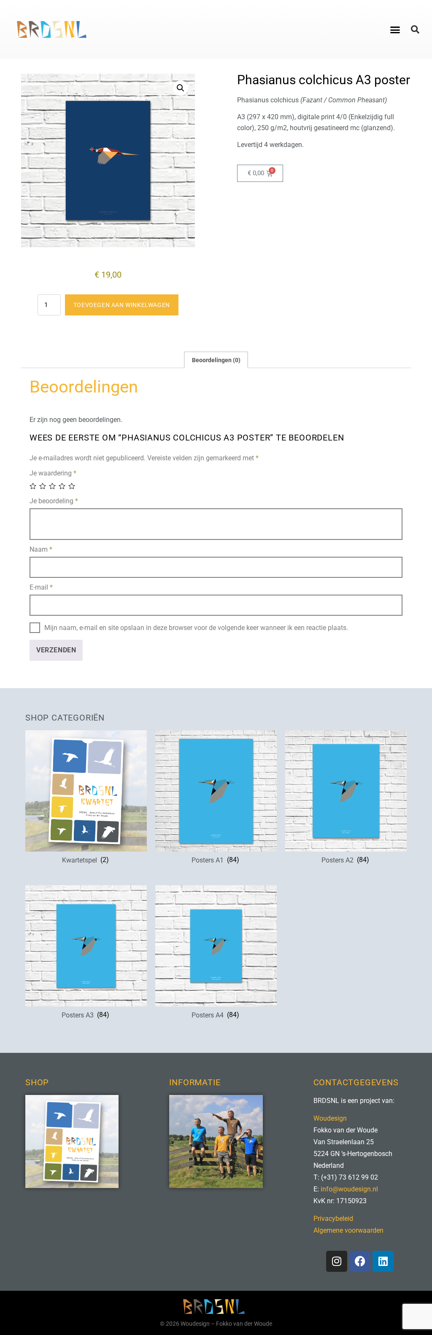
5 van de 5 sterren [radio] (72, 486)
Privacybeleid (333, 1219)
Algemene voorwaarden (348, 1230)
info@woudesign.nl (349, 1189)
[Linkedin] (383, 1261)
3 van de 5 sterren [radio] (53, 486)
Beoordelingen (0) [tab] (216, 360)
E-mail (41, 587)
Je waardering (53, 473)
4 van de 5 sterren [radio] (63, 486)
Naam (41, 549)
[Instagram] (336, 1261)
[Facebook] (359, 1261)
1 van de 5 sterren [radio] (34, 486)
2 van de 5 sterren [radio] (43, 486)
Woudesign (330, 1118)
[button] (395, 29)
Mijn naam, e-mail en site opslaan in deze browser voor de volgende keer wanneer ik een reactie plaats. (196, 628)
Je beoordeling (54, 501)
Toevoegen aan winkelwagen (121, 305)
